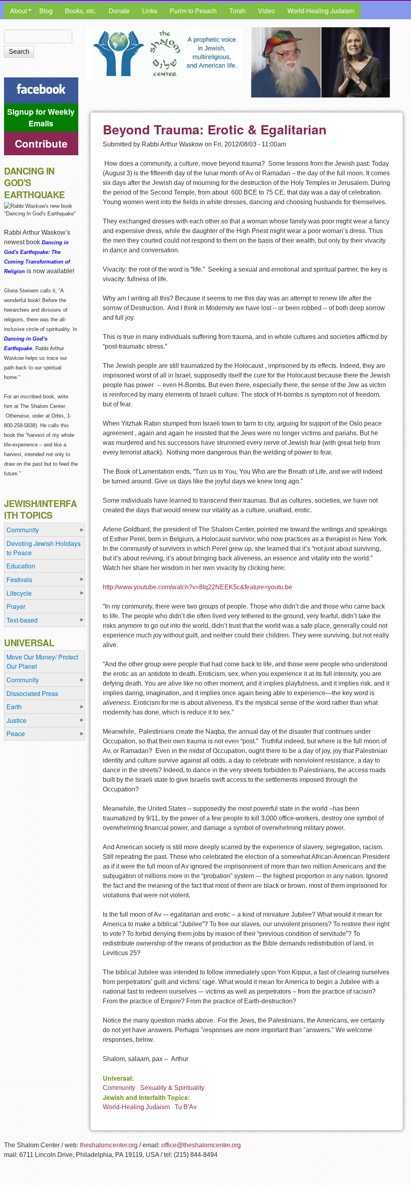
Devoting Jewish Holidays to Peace (43, 548)
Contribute (41, 143)
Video (266, 10)
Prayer (15, 606)
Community (119, 1087)
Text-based (22, 620)
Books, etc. (80, 10)
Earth (14, 706)
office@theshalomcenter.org (201, 1145)
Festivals (19, 579)
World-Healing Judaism (320, 10)
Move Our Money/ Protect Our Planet (42, 661)
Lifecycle (19, 593)
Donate (119, 10)
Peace (15, 733)
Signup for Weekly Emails (41, 117)
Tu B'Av (186, 1107)
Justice (16, 720)
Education (20, 565)
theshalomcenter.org (109, 1145)
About (15, 11)
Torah (237, 10)
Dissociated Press (32, 693)
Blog (46, 10)
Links (149, 10)
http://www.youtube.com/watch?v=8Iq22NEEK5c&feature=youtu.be (197, 587)
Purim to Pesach (193, 10)
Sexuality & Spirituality (172, 1087)
